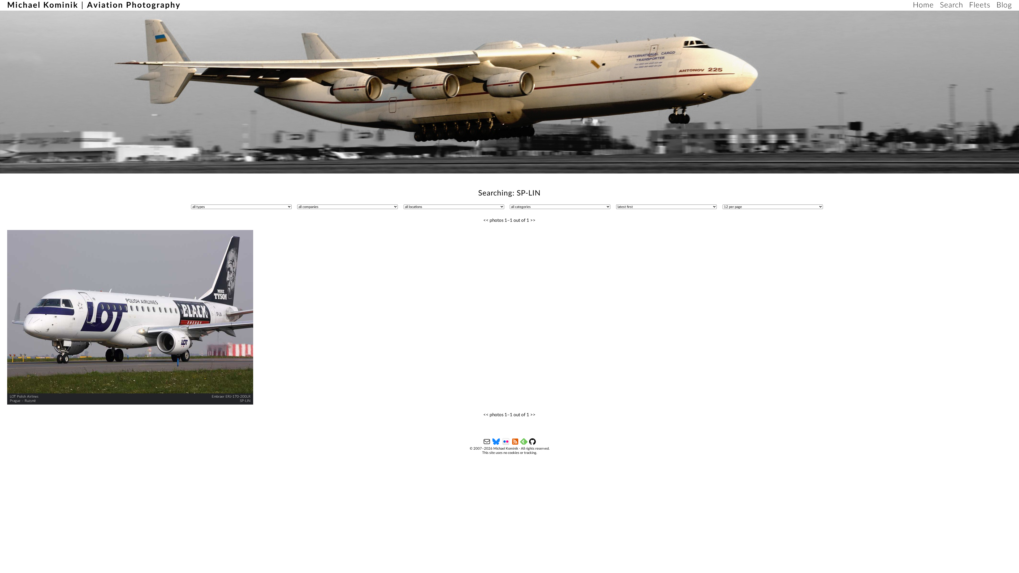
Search (951, 5)
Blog (1004, 5)
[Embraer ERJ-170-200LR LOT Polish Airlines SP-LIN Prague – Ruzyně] (130, 312)
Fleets (979, 5)
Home (923, 5)
